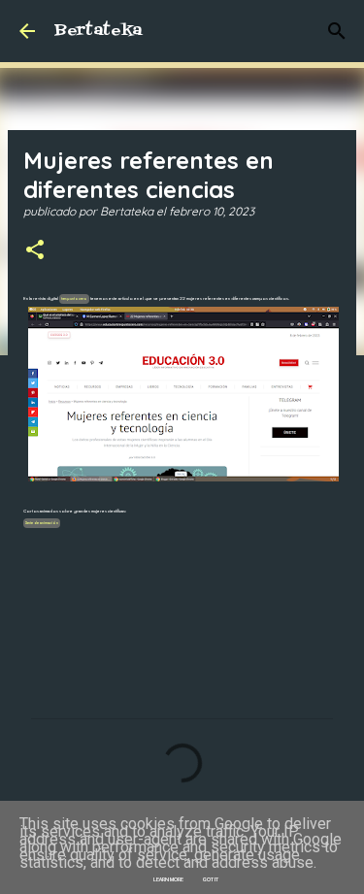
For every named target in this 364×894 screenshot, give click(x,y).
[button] (35, 251)
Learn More (168, 879)
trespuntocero (74, 299)
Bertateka (98, 31)
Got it (210, 879)
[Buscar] (336, 31)
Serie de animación (41, 523)
